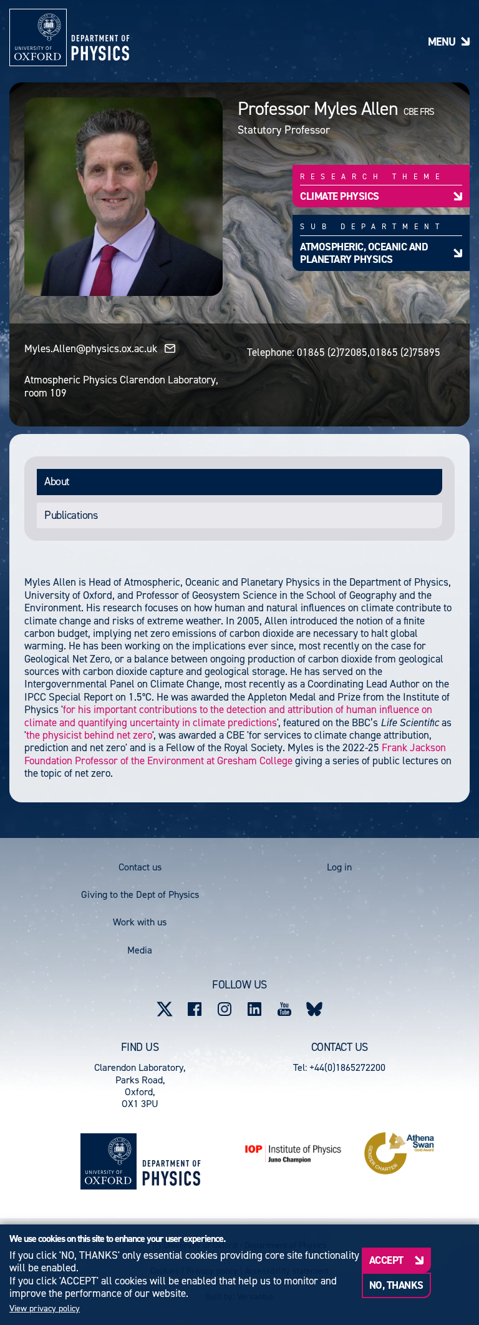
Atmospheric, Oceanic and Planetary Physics (364, 253)
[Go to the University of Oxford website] (108, 1161)
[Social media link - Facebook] (194, 1009)
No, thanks (396, 1285)
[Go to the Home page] (171, 1162)
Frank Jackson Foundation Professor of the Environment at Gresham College (235, 754)
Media (139, 950)
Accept (386, 1260)
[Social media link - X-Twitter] (164, 1009)
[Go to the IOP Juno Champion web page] (293, 1153)
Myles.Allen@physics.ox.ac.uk (90, 348)
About (57, 481)
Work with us (140, 921)
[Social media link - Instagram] (224, 1009)
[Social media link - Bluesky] (314, 1009)
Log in (339, 867)
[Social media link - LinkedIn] (254, 1009)
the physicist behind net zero (89, 735)
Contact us (140, 867)
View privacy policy (44, 1309)
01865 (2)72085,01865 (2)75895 (368, 352)
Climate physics (339, 195)
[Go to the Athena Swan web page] (399, 1153)
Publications (70, 515)
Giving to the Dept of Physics (140, 894)
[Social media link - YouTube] (284, 1009)
